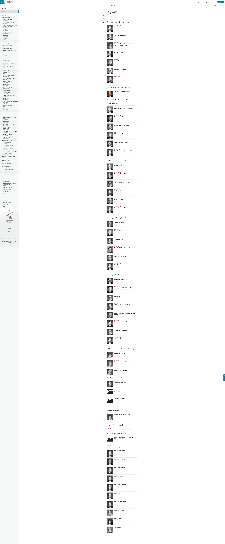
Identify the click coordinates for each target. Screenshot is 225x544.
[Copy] (104, 21)
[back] (1, 6)
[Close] (104, 16)
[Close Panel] (17, 6)
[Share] (104, 22)
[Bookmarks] (217, 5)
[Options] (222, 5)
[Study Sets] (215, 5)
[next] (223, 273)
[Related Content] (220, 5)
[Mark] (104, 18)
